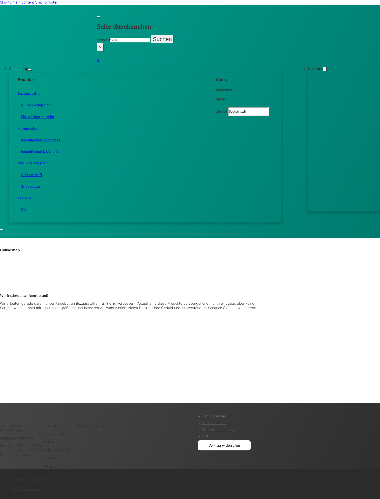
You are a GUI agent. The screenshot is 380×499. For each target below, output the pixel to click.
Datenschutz (29, 480)
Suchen (162, 39)
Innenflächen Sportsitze (40, 140)
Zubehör (28, 209)
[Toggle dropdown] (30, 70)
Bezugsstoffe (29, 93)
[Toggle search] (98, 17)
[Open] (2, 229)
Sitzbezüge (30, 186)
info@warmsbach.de (60, 466)
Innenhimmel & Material (40, 151)
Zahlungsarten (214, 416)
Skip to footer (46, 2)
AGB (205, 436)
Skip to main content (17, 2)
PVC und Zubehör (32, 163)
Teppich (24, 198)
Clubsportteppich (35, 105)
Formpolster (28, 128)
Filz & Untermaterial (37, 117)
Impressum (27, 487)
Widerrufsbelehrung (218, 429)
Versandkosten (214, 423)
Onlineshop (18, 68)
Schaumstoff (31, 175)
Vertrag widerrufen (224, 445)
